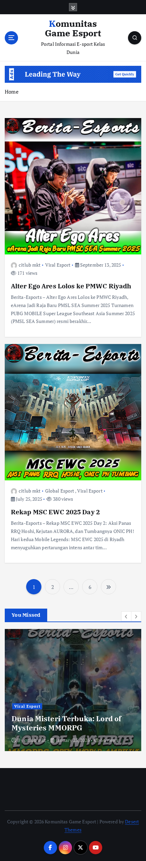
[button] (126, 616)
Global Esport (59, 490)
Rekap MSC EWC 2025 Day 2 (55, 512)
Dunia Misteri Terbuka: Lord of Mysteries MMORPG (66, 723)
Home (12, 91)
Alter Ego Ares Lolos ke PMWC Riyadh (71, 286)
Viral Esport (58, 265)
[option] (73, 690)
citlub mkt (29, 265)
